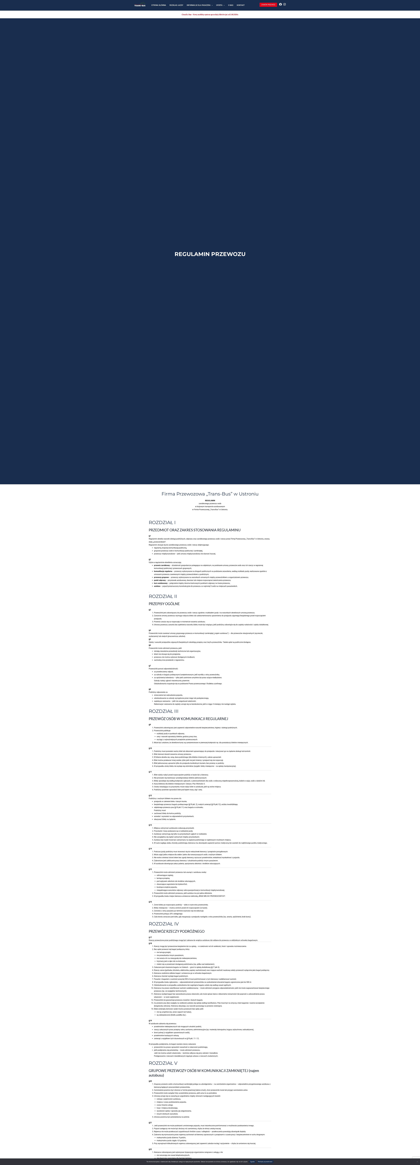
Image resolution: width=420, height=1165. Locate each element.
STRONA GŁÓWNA (158, 5)
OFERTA (219, 5)
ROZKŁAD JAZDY (176, 5)
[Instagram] (284, 4)
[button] (267, 5)
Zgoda (252, 1161)
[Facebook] (280, 4)
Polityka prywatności (265, 1161)
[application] (212, 5)
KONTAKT (241, 5)
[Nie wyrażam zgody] (417, 1162)
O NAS (230, 5)
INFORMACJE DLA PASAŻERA (199, 5)
